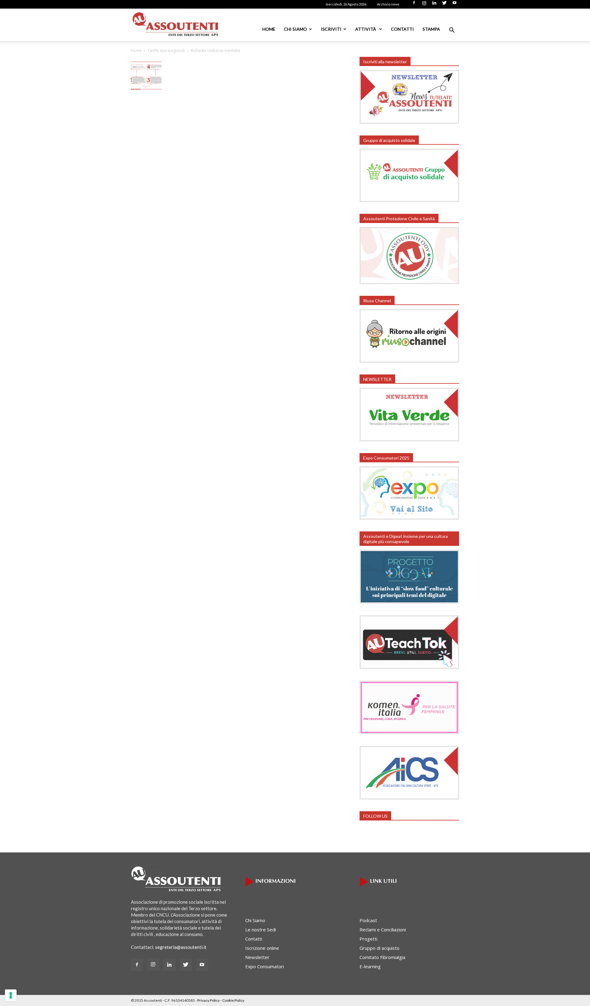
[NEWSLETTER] (409, 439)
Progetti (368, 939)
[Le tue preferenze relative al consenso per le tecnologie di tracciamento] (11, 995)
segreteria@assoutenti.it (180, 947)
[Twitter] (444, 4)
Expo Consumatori (264, 966)
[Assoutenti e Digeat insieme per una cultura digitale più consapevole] (409, 602)
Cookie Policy (233, 1000)
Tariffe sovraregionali (166, 50)
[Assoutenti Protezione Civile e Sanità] (409, 282)
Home (268, 29)
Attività (366, 29)
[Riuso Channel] (409, 361)
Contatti (402, 29)
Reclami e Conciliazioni (383, 929)
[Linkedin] (434, 4)
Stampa (431, 29)
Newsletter (257, 957)
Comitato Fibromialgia (382, 957)
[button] (451, 31)
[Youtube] (454, 4)
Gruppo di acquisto (379, 948)
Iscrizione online (262, 948)
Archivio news (388, 4)
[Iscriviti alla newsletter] (409, 122)
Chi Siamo (295, 29)
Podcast (368, 920)
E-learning (370, 966)
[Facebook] (414, 4)
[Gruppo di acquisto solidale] (409, 200)
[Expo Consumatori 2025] (409, 518)
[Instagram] (424, 4)
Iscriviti (331, 29)
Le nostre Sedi (260, 929)
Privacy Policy (208, 1000)
